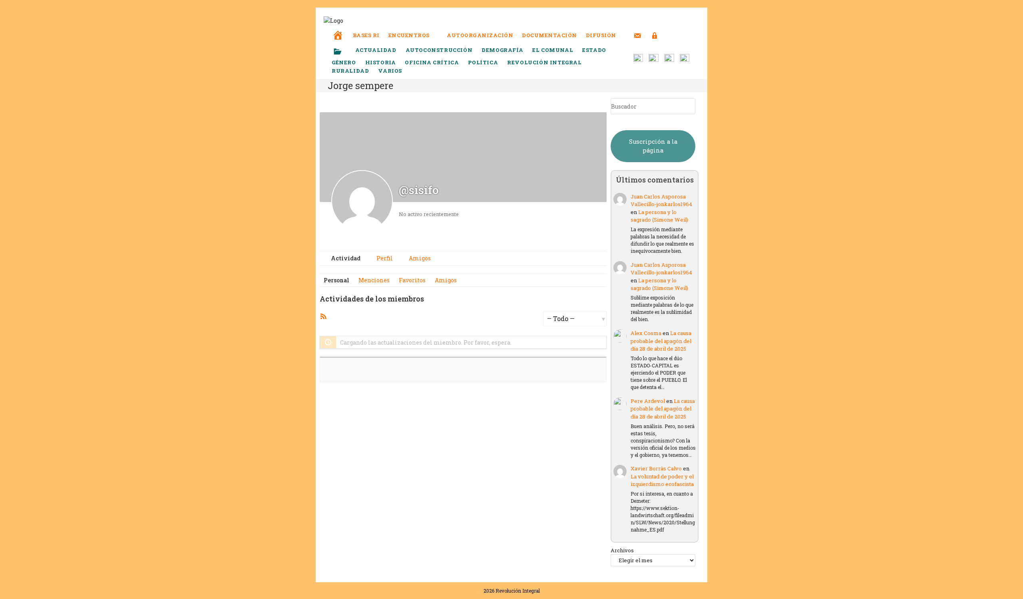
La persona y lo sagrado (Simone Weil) (659, 216)
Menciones (374, 280)
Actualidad (375, 50)
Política (483, 62)
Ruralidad (350, 70)
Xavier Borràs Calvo (656, 468)
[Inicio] (338, 30)
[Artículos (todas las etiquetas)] (343, 52)
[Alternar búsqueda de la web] (669, 35)
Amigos (419, 258)
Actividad (345, 258)
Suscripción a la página (653, 146)
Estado (594, 50)
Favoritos (412, 280)
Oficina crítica (432, 62)
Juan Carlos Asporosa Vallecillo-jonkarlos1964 (661, 200)
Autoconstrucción (439, 50)
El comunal (552, 50)
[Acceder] (654, 31)
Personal (336, 280)
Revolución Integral (544, 62)
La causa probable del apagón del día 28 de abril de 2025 (661, 340)
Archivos (622, 550)
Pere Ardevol (648, 401)
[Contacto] (637, 31)
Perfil (384, 258)
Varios (390, 70)
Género (344, 62)
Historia (380, 62)
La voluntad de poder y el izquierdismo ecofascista (662, 480)
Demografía (502, 50)
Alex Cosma (646, 333)
